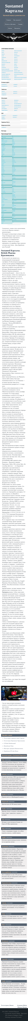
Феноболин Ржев (8, 746)
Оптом (10, 28)
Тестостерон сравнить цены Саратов (14, 738)
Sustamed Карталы (14, 8)
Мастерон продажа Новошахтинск (13, 748)
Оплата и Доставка (10, 24)
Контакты (17, 28)
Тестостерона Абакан (7, 1005)
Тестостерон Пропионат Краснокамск (14, 740)
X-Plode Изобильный (10, 743)
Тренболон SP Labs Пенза (11, 751)
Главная (8, 20)
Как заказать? (17, 20)
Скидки (20, 24)
